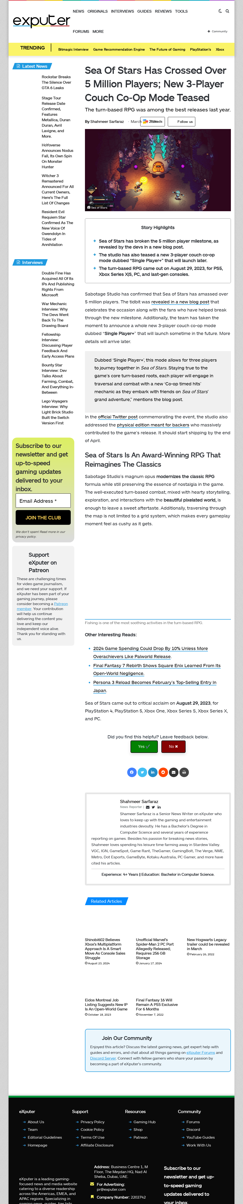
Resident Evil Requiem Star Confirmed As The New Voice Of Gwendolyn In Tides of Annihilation (57, 228)
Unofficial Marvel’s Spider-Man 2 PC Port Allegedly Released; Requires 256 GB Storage (155, 948)
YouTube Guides (201, 1137)
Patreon (140, 1137)
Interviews (122, 11)
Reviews (163, 11)
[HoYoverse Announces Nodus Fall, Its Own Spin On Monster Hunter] (25, 151)
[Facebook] (132, 772)
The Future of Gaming (167, 49)
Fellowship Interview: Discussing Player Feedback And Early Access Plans (58, 345)
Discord (193, 1129)
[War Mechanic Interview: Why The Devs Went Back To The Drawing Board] (25, 310)
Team (32, 1129)
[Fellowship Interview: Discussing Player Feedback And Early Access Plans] (25, 340)
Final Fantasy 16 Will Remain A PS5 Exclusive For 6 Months (157, 1004)
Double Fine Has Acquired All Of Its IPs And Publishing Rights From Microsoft (58, 284)
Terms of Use (92, 1137)
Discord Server (103, 1058)
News (78, 11)
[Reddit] (163, 772)
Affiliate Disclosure (97, 1145)
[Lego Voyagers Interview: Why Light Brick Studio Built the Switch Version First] (25, 407)
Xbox (220, 49)
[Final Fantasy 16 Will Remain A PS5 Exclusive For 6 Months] (158, 982)
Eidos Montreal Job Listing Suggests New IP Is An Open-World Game (106, 1004)
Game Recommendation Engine (119, 49)
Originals (98, 11)
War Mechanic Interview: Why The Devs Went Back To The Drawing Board (55, 314)
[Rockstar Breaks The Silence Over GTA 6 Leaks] (25, 83)
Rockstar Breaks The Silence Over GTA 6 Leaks (56, 82)
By (87, 121)
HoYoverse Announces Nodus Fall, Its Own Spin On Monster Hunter (57, 156)
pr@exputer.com (111, 1189)
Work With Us (199, 1145)
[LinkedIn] (153, 772)
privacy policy (26, 536)
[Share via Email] (173, 772)
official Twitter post (118, 416)
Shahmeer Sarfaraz (104, 121)
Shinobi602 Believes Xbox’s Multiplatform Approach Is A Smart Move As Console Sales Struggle (105, 948)
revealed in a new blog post (180, 301)
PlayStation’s (200, 49)
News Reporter (131, 807)
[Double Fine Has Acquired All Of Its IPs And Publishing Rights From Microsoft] (25, 279)
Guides (144, 11)
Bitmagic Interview (73, 49)
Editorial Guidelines (45, 1137)
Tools (181, 11)
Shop (138, 1129)
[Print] (184, 772)
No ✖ (173, 747)
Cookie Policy (92, 1129)
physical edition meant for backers (153, 424)
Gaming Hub (145, 1121)
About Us (36, 1121)
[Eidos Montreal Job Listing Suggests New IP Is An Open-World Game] (107, 982)
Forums (81, 31)
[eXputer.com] (41, 21)
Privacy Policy (92, 1121)
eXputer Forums (201, 1052)
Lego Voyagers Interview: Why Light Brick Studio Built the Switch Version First (57, 412)
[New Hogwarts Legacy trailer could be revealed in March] (209, 922)
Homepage (37, 1145)
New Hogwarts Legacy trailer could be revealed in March (208, 944)
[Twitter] (142, 772)
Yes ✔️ (144, 747)
